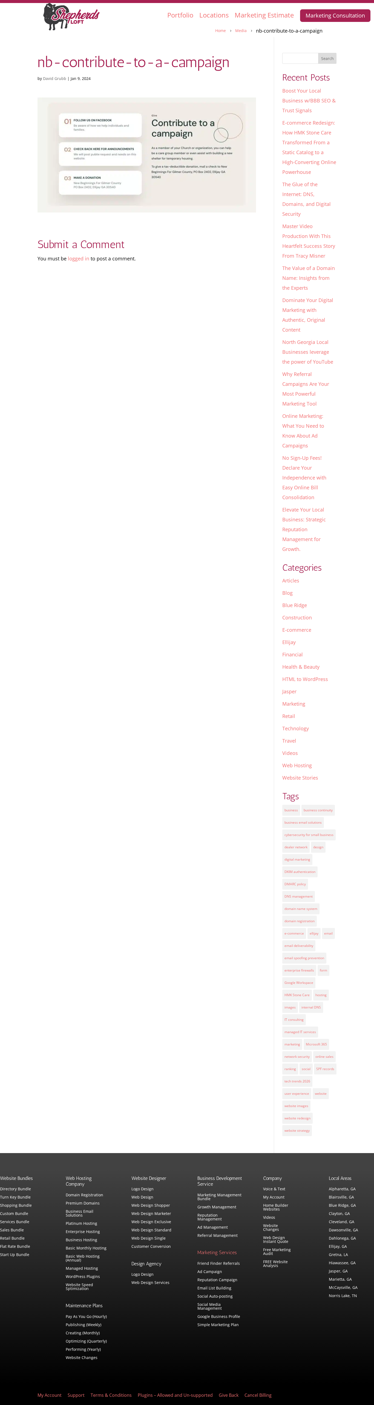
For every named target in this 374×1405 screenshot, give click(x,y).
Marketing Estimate (264, 14)
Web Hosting (297, 765)
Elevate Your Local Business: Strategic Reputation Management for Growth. (304, 529)
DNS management (298, 896)
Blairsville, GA (341, 1197)
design (318, 847)
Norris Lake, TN (343, 1296)
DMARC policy (295, 884)
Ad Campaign (209, 1272)
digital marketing (297, 859)
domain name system (300, 908)
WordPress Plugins (83, 1277)
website (321, 1093)
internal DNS (311, 1007)
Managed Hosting (82, 1268)
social (306, 1069)
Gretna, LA (338, 1255)
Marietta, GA (340, 1279)
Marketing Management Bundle (219, 1197)
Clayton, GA (339, 1214)
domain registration (299, 921)
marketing (292, 1044)
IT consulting (294, 1019)
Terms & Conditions (111, 1395)
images (290, 1007)
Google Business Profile (218, 1317)
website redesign (297, 1118)
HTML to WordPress (305, 679)
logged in (78, 258)
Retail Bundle (12, 1238)
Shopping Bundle (16, 1205)
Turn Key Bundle (15, 1197)
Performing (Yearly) (83, 1349)
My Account (273, 1197)
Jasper (289, 691)
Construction (297, 617)
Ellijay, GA (338, 1247)
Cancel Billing (258, 1395)
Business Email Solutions (79, 1213)
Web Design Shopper (150, 1205)
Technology (295, 728)
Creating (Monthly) (83, 1333)
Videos (290, 753)
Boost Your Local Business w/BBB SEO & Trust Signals (309, 100)
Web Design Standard (151, 1230)
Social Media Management (209, 1307)
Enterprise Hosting (83, 1232)
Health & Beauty (301, 666)
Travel (289, 740)
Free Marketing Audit (277, 1252)
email (328, 933)
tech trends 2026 (297, 1081)
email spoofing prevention (304, 958)
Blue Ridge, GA (342, 1205)
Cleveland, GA (341, 1222)
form (323, 970)
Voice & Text (274, 1189)
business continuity (318, 810)
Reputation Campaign (217, 1280)
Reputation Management (209, 1217)
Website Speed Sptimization (79, 1287)
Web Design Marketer (151, 1214)
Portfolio (180, 14)
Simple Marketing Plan (218, 1325)
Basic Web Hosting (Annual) (83, 1258)
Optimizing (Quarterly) (86, 1341)
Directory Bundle (15, 1189)
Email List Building (214, 1288)
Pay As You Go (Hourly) (86, 1317)
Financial (292, 654)
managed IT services (300, 1032)
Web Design (142, 1197)
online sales (324, 1056)
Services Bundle (14, 1222)
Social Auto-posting (215, 1296)
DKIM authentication (299, 871)
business (291, 810)
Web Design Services (150, 1283)
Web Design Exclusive (151, 1222)
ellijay (314, 933)
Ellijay (289, 642)
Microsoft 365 (316, 1044)
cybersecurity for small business (308, 834)
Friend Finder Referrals (218, 1264)
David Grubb (54, 78)
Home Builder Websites (275, 1207)
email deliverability (298, 945)
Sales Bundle (12, 1230)
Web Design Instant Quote (275, 1240)
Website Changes (81, 1358)
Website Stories (300, 777)
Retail (288, 716)
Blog (287, 593)
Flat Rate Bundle (15, 1247)
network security (297, 1056)
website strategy (297, 1130)
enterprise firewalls (299, 970)
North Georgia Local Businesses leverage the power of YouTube (307, 352)
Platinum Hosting (81, 1224)
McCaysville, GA (343, 1288)
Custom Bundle (14, 1214)
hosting (321, 995)
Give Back (228, 1395)
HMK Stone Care (297, 995)
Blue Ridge (294, 605)
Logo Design (142, 1189)
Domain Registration (84, 1195)
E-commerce (296, 630)
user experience (296, 1093)
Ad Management (212, 1227)
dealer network (295, 847)
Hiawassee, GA (342, 1263)
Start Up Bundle (14, 1255)
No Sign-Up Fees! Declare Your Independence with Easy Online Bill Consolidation (304, 478)
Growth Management (216, 1207)
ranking (290, 1069)
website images (296, 1106)
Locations (214, 14)
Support (76, 1395)
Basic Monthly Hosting (86, 1248)
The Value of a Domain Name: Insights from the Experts (308, 278)
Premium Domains (83, 1203)
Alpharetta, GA (342, 1189)
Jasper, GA (338, 1271)
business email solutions (303, 822)
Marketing (293, 703)
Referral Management (217, 1236)
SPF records (325, 1069)
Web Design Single (148, 1238)
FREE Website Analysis (275, 1264)
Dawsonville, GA (343, 1230)
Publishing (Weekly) (83, 1325)
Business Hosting (81, 1240)
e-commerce (294, 933)
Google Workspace (298, 982)
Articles (290, 580)
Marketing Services (217, 1252)
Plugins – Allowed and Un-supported (175, 1395)
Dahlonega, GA (342, 1238)
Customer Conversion (151, 1247)
